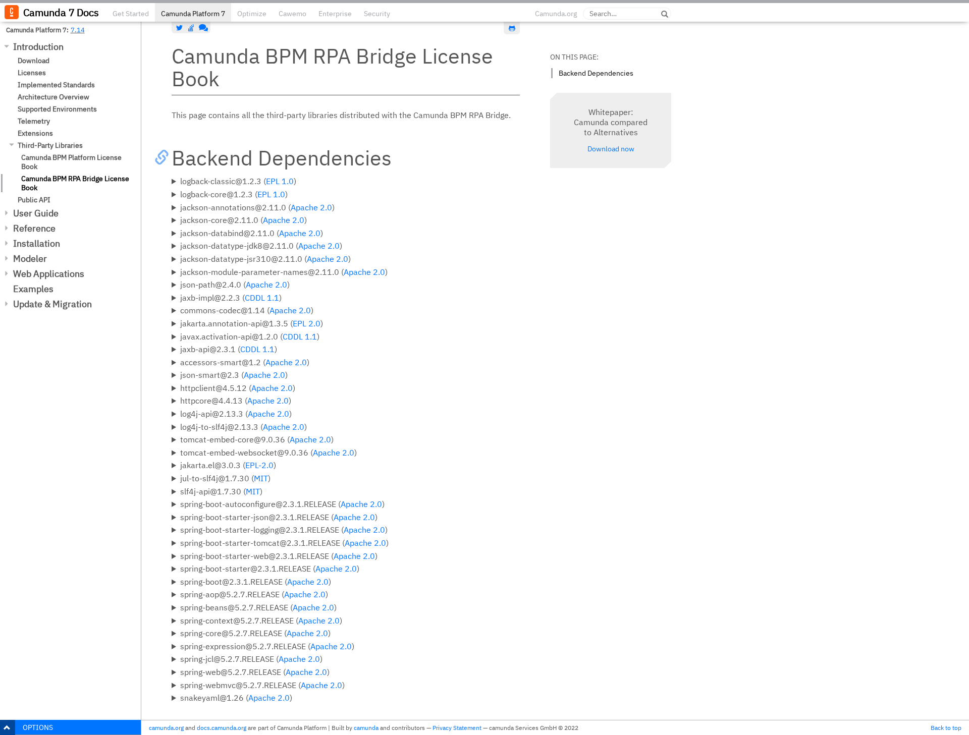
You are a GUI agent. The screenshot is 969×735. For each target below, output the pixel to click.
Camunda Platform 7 (193, 13)
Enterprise (335, 13)
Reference (34, 228)
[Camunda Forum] (202, 27)
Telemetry (34, 121)
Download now (610, 148)
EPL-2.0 (259, 465)
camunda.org (166, 727)
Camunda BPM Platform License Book (71, 162)
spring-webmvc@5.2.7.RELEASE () (262, 685)
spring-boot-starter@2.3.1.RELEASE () (269, 568)
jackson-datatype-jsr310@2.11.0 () (265, 259)
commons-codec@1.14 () (246, 310)
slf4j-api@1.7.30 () (221, 491)
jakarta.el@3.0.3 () (228, 465)
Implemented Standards (56, 84)
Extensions (35, 133)
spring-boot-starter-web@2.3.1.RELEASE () (279, 556)
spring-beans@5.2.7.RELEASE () (258, 607)
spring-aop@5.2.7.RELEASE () (254, 594)
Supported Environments (57, 109)
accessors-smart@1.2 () (244, 362)
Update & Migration (52, 304)
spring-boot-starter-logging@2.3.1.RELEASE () (284, 530)
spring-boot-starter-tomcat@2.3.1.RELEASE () (284, 543)
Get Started (131, 13)
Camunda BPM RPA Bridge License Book (75, 183)
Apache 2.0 (311, 207)
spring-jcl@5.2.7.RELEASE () (251, 659)
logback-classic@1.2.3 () (238, 181)
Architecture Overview (53, 96)
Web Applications (48, 273)
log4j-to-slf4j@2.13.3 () (243, 427)
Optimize (251, 13)
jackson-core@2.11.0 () (243, 220)
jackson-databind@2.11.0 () (251, 233)
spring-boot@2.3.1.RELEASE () (255, 582)
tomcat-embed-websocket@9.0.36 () (268, 452)
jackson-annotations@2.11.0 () (257, 207)
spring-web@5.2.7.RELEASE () (255, 672)
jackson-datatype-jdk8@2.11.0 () (261, 246)
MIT (261, 478)
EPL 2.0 (306, 323)
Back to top (946, 727)
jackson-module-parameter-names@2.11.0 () (284, 272)
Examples (33, 289)
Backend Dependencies (596, 73)
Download (33, 60)
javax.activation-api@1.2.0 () (249, 336)
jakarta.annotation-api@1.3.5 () (251, 323)
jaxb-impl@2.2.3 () (231, 298)
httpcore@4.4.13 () (235, 400)
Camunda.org (556, 13)
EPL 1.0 (280, 181)
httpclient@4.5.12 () (237, 388)
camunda (366, 727)
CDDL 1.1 (262, 298)
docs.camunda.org (221, 727)
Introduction (38, 46)
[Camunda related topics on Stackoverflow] (191, 27)
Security (377, 13)
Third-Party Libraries (50, 145)
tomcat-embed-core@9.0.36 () (257, 439)
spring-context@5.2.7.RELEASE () (261, 620)
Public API (34, 199)
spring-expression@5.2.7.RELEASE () (267, 646)
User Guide (36, 213)
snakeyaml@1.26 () (236, 698)
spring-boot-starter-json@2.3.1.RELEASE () (279, 517)
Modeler (30, 258)
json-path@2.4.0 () (235, 284)
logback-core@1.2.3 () (234, 194)
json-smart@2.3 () (234, 375)
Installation (36, 243)
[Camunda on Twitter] (180, 27)
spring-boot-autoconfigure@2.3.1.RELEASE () (282, 504)
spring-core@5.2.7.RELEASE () (255, 633)
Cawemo (292, 13)
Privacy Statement (457, 727)
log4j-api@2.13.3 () (236, 414)
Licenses (32, 72)
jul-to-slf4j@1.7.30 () (225, 478)
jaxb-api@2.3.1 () (228, 349)
